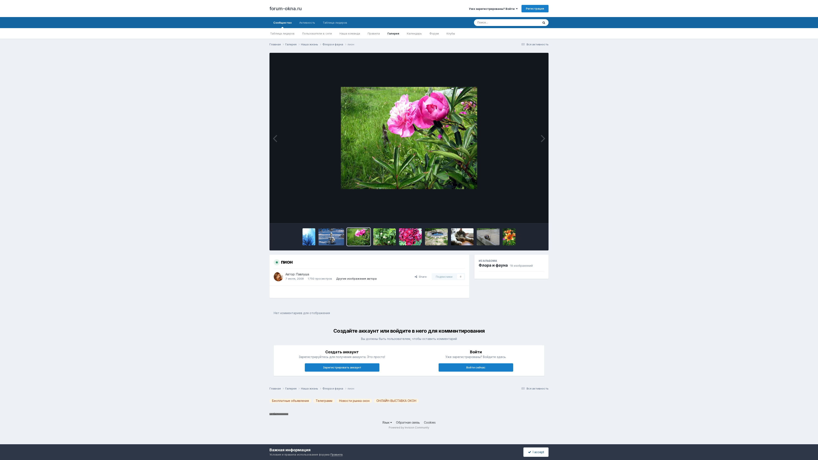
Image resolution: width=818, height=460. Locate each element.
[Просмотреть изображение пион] (358, 236)
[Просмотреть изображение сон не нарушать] (462, 236)
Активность (307, 22)
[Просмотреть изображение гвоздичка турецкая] (410, 236)
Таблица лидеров (282, 33)
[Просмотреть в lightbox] (409, 138)
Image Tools (530, 215)
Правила (374, 33)
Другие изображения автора (356, 278)
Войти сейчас (475, 367)
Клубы (450, 33)
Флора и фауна (493, 265)
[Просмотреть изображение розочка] (384, 236)
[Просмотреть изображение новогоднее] (308, 236)
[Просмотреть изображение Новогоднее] (331, 236)
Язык (386, 422)
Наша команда (350, 33)
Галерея (393, 33)
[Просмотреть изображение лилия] (509, 236)
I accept (537, 452)
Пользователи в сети (317, 33)
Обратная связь (408, 422)
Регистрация (535, 8)
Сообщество (282, 22)
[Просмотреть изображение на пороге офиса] (488, 236)
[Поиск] (544, 22)
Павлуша (302, 274)
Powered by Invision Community (409, 427)
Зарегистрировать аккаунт (342, 367)
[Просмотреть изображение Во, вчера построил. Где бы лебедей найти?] (436, 236)
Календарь (414, 33)
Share (422, 276)
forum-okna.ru (285, 8)
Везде (529, 22)
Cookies (430, 422)
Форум (434, 33)
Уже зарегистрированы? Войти (492, 8)
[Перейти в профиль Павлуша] (278, 276)
